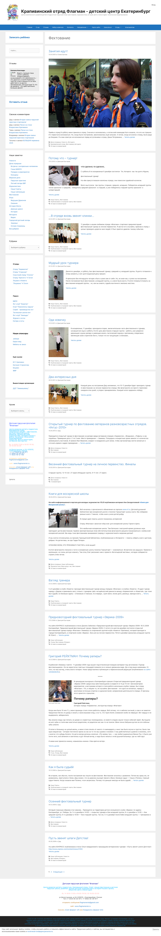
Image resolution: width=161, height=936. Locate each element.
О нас (38, 27)
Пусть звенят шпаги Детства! (68, 838)
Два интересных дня (62, 377)
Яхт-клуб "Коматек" (20, 304)
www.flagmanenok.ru (22, 463)
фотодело (78, 144)
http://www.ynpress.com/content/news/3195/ (66, 849)
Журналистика (55, 566)
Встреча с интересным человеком (24, 166)
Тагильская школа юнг (22, 312)
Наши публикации (67, 564)
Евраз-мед (17, 341)
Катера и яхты (18, 321)
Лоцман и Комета (20, 281)
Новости (64, 142)
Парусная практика (18, 180)
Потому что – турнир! (63, 158)
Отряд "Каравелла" (20, 269)
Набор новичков (57, 27)
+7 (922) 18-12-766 (16, 455)
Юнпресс (67, 642)
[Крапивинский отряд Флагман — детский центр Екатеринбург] (13, 12)
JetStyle (16, 339)
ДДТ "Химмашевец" (21, 388)
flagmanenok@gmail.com (18, 460)
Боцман (16, 368)
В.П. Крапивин (18, 362)
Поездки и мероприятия (20, 172)
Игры (11, 198)
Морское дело (14, 178)
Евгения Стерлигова (21, 365)
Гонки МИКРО (16, 169)
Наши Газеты (55, 199)
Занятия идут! (58, 51)
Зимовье (14, 223)
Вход (154, 5)
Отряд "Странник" (20, 272)
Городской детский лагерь (19, 220)
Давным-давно (17, 209)
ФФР (14, 371)
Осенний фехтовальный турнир (70, 801)
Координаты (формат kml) (19, 468)
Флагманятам (129, 27)
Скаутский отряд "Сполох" (23, 275)
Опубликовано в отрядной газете (62, 201)
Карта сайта (96, 27)
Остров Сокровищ (18, 226)
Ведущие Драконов (18, 200)
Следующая (58, 872)
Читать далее (129, 137)
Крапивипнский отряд (58, 144)
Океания (14, 203)
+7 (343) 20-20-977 (20, 452)
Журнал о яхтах (19, 318)
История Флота (15, 206)
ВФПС (15, 301)
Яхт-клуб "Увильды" (21, 315)
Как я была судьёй (61, 767)
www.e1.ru (126, 509)
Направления (81, 27)
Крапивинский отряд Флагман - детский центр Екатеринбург (85, 11)
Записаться (108, 27)
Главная (29, 27)
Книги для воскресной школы (69, 493)
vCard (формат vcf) (23, 467)
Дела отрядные (56, 142)
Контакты (70, 27)
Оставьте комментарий (58, 146)
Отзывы (46, 27)
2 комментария (56, 481)
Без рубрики (14, 229)
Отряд (117, 27)
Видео (13, 217)
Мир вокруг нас (66, 566)
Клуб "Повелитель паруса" (23, 307)
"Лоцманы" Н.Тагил (20, 283)
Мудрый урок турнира (63, 263)
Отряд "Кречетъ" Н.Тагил (23, 278)
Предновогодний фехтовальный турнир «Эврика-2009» (86, 617)
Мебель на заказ (19, 344)
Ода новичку (57, 319)
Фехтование (70, 144)
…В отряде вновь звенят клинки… (71, 215)
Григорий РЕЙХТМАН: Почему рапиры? (75, 656)
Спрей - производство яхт (23, 310)
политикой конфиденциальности (40, 931)
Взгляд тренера (59, 580)
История (14, 212)
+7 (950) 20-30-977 (16, 453)
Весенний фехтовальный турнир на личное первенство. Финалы (92, 464)
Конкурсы (14, 175)
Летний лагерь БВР (18, 183)
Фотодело (71, 142)
